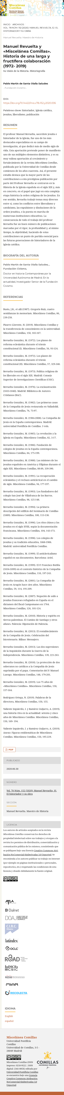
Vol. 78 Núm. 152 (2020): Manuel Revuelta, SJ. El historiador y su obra (30, 29)
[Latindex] (12, 941)
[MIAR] (12, 985)
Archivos (18, 24)
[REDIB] (15, 978)
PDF (10, 749)
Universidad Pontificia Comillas (22, 1072)
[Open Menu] (3, 3)
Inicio (6, 24)
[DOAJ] (16, 919)
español (9, 1021)
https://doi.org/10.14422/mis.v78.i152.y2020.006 (29, 103)
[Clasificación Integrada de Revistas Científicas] (12, 933)
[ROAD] (16, 960)
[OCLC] (12, 950)
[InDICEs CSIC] (11, 969)
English (9, 1016)
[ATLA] (10, 903)
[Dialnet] (12, 911)
